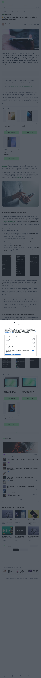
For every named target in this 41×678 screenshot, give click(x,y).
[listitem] (20, 336)
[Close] (39, 322)
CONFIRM (13, 354)
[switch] (33, 339)
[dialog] (20, 339)
